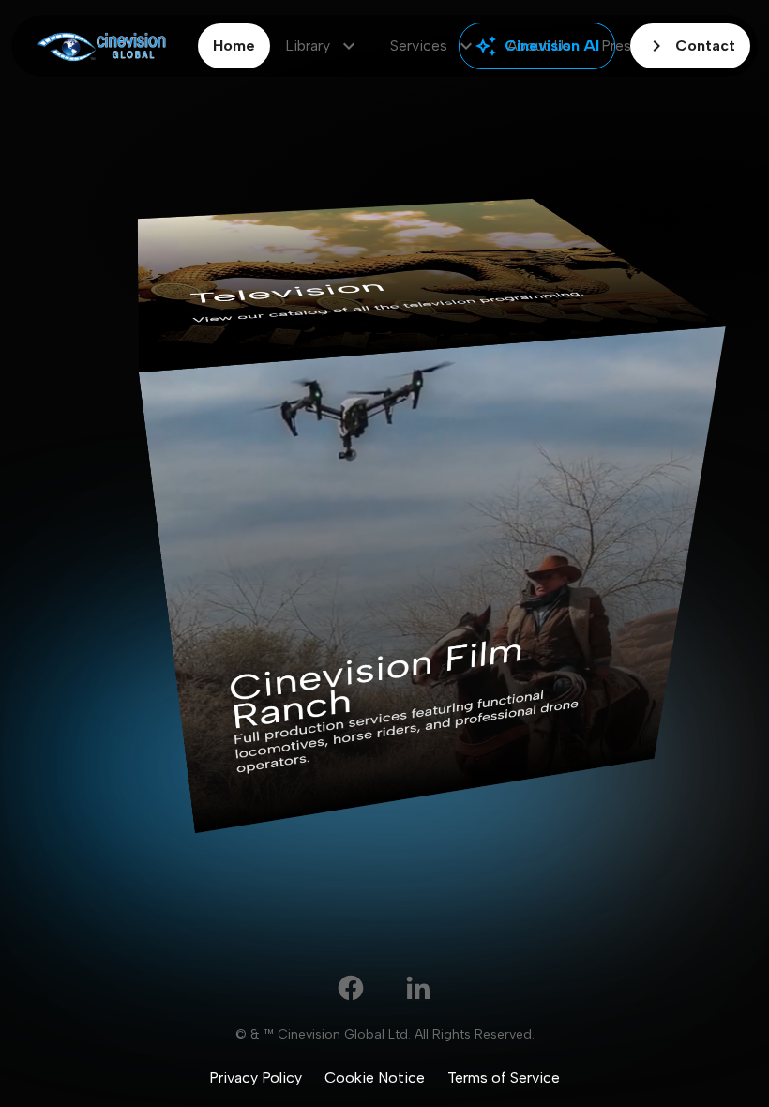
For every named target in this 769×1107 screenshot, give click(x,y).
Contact (690, 46)
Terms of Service (503, 1077)
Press (620, 45)
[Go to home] (101, 46)
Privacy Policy (255, 1077)
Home (234, 45)
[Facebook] (351, 988)
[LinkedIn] (418, 988)
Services (433, 46)
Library (322, 46)
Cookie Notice (374, 1077)
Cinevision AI (537, 46)
